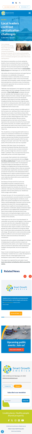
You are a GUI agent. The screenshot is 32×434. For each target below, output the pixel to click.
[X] (16, 3)
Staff (17, 428)
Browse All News (15, 313)
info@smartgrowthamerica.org (10, 378)
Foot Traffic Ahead (13, 92)
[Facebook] (13, 3)
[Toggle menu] (30, 13)
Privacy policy (21, 428)
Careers (13, 428)
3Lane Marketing (17, 431)
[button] (19, 3)
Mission (9, 428)
